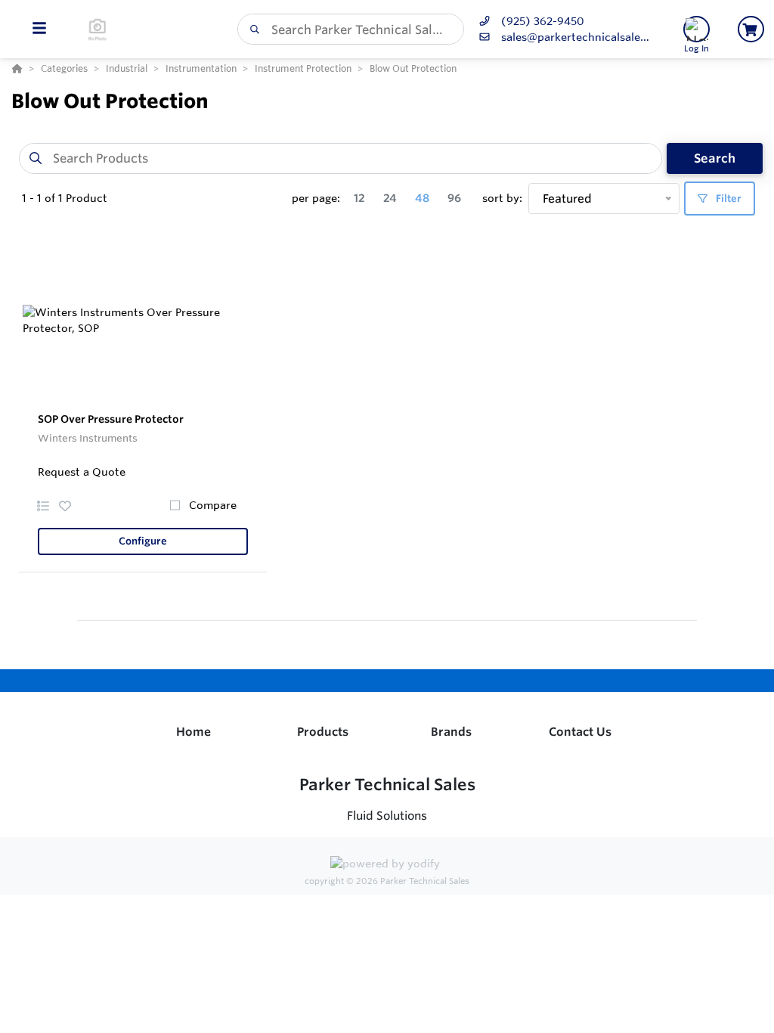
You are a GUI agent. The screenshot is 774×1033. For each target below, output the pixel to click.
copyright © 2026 (387, 881)
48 (422, 198)
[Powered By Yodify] (387, 865)
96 (454, 198)
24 (390, 198)
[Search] (251, 29)
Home (193, 731)
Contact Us (580, 731)
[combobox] (350, 29)
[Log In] (696, 29)
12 (359, 198)
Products (322, 731)
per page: (316, 198)
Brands (451, 731)
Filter (727, 198)
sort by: (502, 198)
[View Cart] (751, 29)
